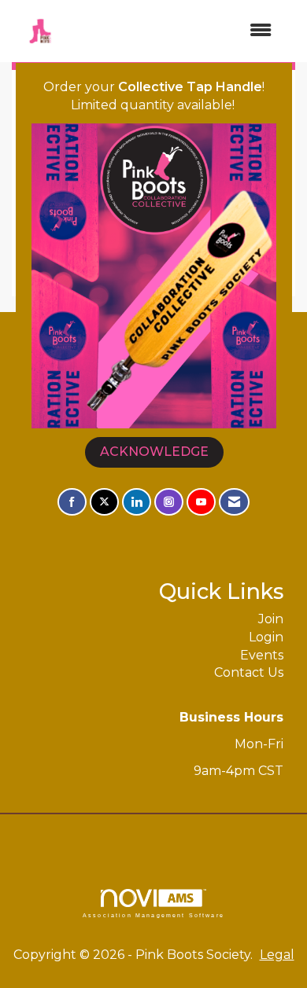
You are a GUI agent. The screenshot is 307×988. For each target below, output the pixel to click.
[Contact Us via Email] (234, 502)
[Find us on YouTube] (201, 502)
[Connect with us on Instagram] (168, 502)
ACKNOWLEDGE (154, 451)
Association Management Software (153, 915)
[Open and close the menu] (175, 31)
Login (266, 637)
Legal (277, 954)
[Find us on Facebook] (72, 502)
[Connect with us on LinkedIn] (136, 502)
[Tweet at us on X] (104, 502)
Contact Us (248, 672)
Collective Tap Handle (190, 86)
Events (261, 655)
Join (270, 619)
